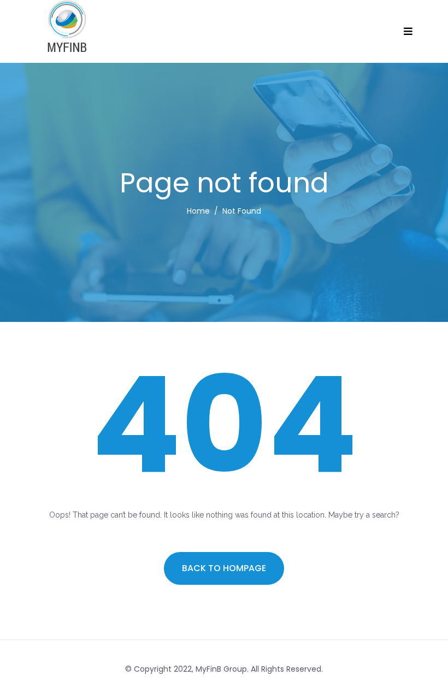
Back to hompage (224, 568)
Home (198, 210)
